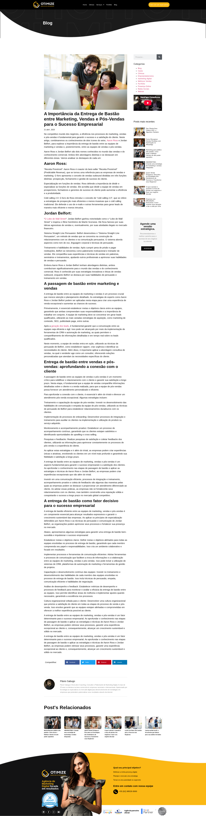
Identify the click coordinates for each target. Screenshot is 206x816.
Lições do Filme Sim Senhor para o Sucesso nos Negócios (133, 732)
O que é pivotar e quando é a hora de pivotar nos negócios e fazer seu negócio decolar (153, 190)
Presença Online (144, 86)
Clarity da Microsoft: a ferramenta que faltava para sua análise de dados (153, 732)
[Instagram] (53, 812)
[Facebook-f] (48, 812)
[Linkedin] (43, 812)
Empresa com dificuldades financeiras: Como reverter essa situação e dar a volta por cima (153, 202)
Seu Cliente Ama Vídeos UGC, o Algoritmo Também (152, 130)
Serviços (99, 5)
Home (85, 5)
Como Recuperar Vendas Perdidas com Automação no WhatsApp (153, 141)
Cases (140, 71)
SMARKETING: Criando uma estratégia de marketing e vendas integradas (154, 164)
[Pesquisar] (159, 57)
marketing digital (145, 78)
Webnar (141, 91)
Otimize (91, 5)
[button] (72, 662)
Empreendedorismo (146, 76)
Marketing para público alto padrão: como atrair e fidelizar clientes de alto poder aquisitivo (154, 153)
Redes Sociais (143, 89)
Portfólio (109, 5)
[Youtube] (58, 812)
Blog (115, 5)
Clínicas (141, 73)
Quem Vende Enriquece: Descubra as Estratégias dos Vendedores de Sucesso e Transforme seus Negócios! (153, 177)
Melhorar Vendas (144, 81)
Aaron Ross (112, 140)
